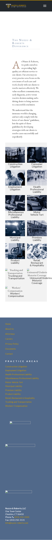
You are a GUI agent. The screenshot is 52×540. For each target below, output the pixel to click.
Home (8, 324)
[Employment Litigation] (15, 181)
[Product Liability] (15, 254)
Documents (10, 349)
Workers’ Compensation (16, 406)
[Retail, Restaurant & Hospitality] (37, 254)
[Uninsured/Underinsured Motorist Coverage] (37, 276)
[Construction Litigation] (15, 157)
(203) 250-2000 (21, 517)
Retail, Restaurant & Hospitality (20, 398)
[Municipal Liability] (15, 230)
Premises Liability (13, 390)
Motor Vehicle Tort (14, 382)
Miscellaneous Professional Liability (22, 378)
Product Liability (13, 394)
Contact (9, 353)
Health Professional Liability (18, 374)
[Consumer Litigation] (37, 157)
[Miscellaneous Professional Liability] (15, 206)
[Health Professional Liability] (37, 181)
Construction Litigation (16, 366)
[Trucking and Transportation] (15, 276)
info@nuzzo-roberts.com (16, 523)
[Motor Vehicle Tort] (37, 206)
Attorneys (10, 334)
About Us (9, 329)
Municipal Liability (13, 386)
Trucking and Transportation (18, 402)
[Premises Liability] (37, 230)
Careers (9, 339)
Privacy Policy (12, 344)
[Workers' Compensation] (15, 291)
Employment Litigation (15, 370)
